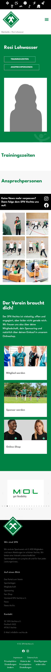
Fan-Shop (8, 594)
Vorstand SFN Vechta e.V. (15, 598)
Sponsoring (9, 591)
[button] (47, 20)
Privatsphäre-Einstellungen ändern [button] (10, 664)
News (6, 602)
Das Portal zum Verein (13, 579)
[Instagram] (46, 198)
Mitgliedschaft (10, 587)
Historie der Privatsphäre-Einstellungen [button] (25, 664)
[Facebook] (46, 205)
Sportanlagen (10, 583)
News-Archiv (9, 606)
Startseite (5, 32)
